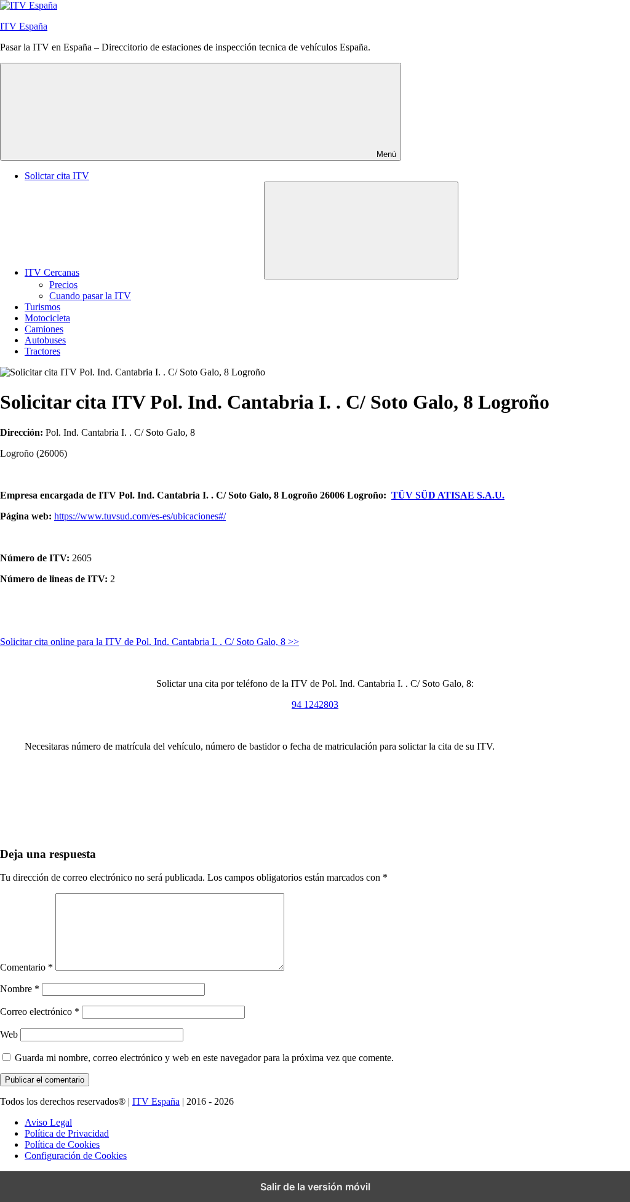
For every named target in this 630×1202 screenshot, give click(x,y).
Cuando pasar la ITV (90, 295)
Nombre (19, 989)
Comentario (26, 967)
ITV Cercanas (52, 272)
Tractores (42, 351)
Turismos (42, 307)
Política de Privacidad (67, 1133)
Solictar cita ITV (57, 175)
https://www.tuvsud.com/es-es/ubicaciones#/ (140, 516)
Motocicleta (47, 318)
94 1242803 (315, 704)
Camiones (44, 329)
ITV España (23, 26)
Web (9, 1034)
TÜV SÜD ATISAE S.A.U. (447, 495)
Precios (63, 284)
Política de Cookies (62, 1144)
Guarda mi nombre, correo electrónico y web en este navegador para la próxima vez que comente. (204, 1057)
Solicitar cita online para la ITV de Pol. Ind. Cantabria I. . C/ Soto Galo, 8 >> (149, 641)
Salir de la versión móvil (315, 1186)
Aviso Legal (48, 1122)
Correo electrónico (39, 1011)
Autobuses (45, 340)
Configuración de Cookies (76, 1155)
